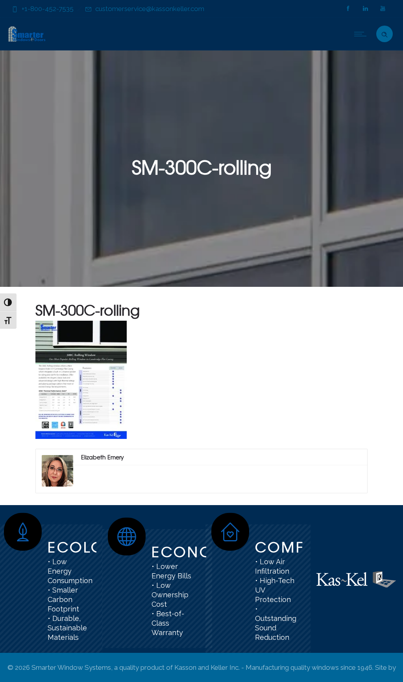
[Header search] (384, 33)
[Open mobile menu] (362, 34)
